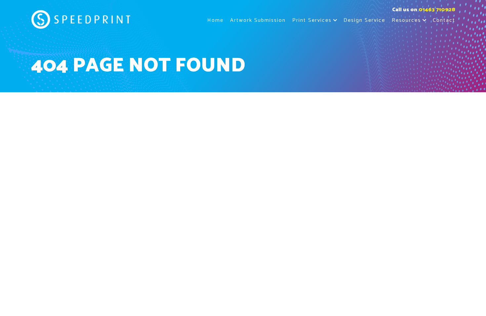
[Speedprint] (80, 20)
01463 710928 (437, 9)
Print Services (312, 20)
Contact (444, 20)
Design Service (364, 20)
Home (215, 20)
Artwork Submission (258, 20)
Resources (406, 20)
